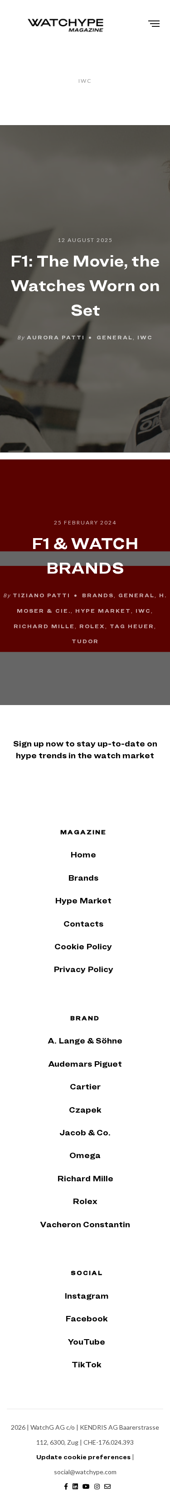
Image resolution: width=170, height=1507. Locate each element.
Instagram (86, 1295)
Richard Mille (44, 626)
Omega (85, 1155)
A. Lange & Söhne (85, 1040)
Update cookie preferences (83, 1457)
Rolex (92, 626)
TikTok (87, 1364)
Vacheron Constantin (85, 1224)
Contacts (83, 923)
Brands (98, 595)
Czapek (85, 1109)
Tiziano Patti (41, 595)
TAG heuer (132, 626)
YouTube (86, 1341)
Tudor (85, 641)
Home (83, 854)
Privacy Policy (83, 969)
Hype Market (103, 611)
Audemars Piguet (85, 1064)
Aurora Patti (56, 336)
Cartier (85, 1086)
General (115, 336)
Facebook (86, 1318)
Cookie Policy (83, 946)
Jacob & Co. (85, 1132)
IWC (145, 336)
